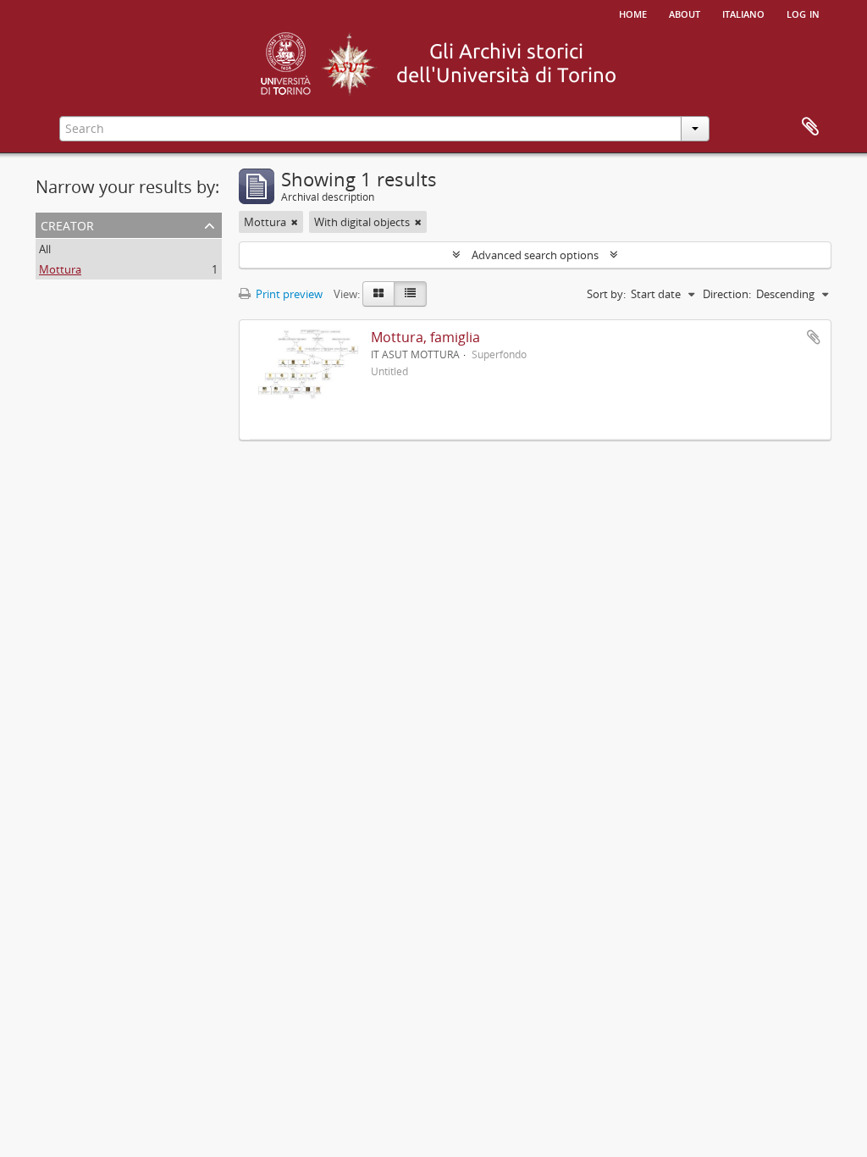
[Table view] (410, 294)
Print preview (288, 294)
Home (633, 12)
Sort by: (606, 294)
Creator (67, 224)
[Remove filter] (294, 221)
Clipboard (810, 127)
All (45, 249)
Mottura (60, 269)
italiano (743, 12)
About (684, 12)
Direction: (727, 294)
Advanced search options (535, 255)
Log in (803, 12)
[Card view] (378, 294)
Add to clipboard (813, 337)
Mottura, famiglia (425, 337)
